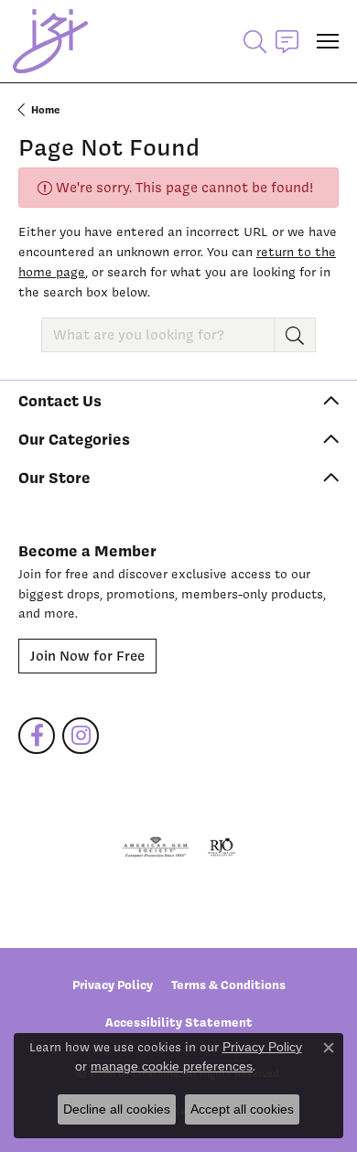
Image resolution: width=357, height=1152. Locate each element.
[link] (287, 41)
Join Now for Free (87, 656)
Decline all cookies (116, 1109)
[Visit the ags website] (155, 847)
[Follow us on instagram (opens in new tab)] (80, 735)
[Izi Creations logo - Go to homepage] (50, 41)
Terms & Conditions (228, 984)
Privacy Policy (112, 984)
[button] (254, 41)
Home (45, 109)
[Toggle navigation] (328, 41)
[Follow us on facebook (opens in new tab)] (36, 735)
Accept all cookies (242, 1109)
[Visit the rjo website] (221, 847)
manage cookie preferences (172, 1066)
